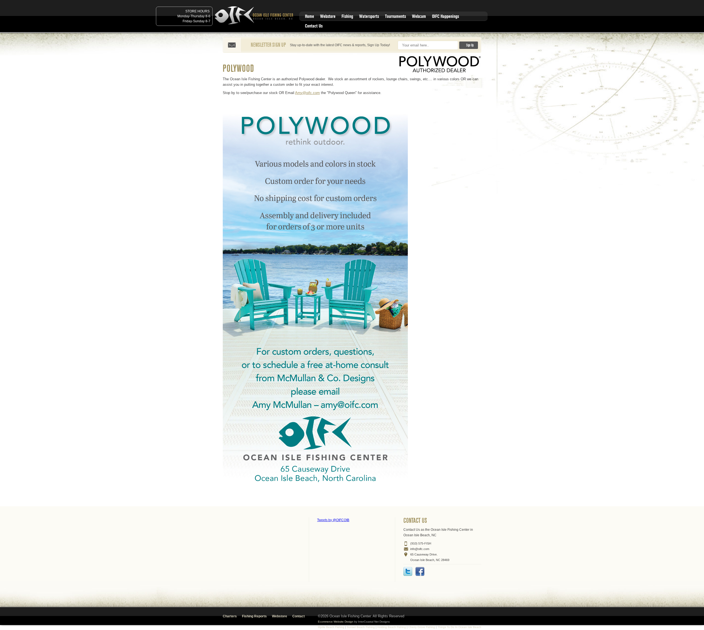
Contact (298, 616)
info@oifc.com (419, 549)
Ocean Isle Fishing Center (255, 15)
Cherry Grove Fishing (421, 627)
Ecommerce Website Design (335, 621)
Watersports (369, 16)
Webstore (328, 16)
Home (309, 16)
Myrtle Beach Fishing (331, 627)
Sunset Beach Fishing (361, 627)
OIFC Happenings (445, 16)
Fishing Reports (254, 616)
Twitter (407, 571)
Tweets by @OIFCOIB (333, 520)
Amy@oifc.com (307, 93)
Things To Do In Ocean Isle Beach (459, 627)
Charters (230, 616)
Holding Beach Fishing (391, 627)
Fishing (347, 16)
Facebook (420, 571)
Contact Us (314, 26)
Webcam (419, 16)
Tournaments (395, 16)
